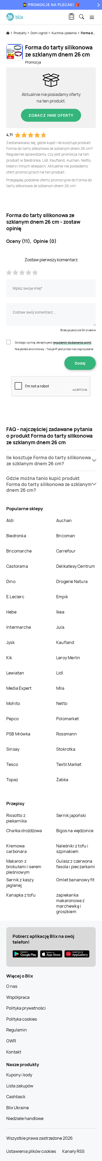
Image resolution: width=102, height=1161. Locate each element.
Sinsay (12, 749)
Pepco (12, 719)
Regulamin (16, 1030)
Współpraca (18, 997)
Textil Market (69, 764)
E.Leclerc (15, 597)
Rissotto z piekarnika (16, 818)
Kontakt (13, 1052)
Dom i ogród (39, 33)
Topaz (12, 779)
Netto (61, 703)
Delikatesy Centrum (75, 566)
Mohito (13, 703)
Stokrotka (65, 749)
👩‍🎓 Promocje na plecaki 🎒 (51, 4)
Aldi (10, 520)
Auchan (64, 520)
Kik (9, 658)
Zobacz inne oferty (51, 115)
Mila (60, 688)
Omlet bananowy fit (75, 880)
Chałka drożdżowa (24, 830)
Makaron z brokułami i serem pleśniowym (23, 866)
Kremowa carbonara (16, 848)
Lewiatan (15, 673)
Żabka (62, 779)
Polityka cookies (21, 1019)
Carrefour (66, 551)
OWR (11, 1041)
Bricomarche (19, 551)
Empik (62, 597)
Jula (60, 627)
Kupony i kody (19, 1075)
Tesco (12, 764)
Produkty (20, 33)
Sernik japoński (71, 815)
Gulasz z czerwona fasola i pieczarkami (75, 864)
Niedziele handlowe (24, 1118)
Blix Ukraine (17, 1108)
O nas (11, 986)
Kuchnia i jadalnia (64, 33)
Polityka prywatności (26, 1008)
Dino (10, 581)
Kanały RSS (73, 1151)
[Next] (98, 5)
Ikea (60, 612)
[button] (51, 460)
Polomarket (67, 719)
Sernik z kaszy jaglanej (20, 882)
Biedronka (16, 536)
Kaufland (65, 642)
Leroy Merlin (68, 658)
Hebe (11, 612)
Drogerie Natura (72, 581)
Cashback (15, 1096)
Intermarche (18, 627)
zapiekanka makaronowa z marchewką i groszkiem (70, 903)
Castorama (17, 566)
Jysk (10, 642)
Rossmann (66, 734)
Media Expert (18, 688)
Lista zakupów (19, 1086)
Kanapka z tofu (21, 895)
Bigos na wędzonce (74, 830)
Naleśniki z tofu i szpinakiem (72, 848)
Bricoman (65, 536)
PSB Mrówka (18, 734)
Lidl (59, 673)
